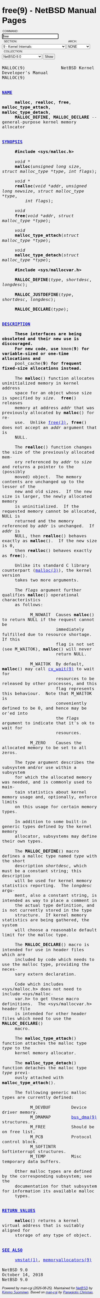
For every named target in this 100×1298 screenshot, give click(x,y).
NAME (7, 92)
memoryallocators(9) (67, 1259)
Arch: (75, 41)
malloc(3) (46, 570)
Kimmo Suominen (15, 1292)
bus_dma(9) (84, 1117)
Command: (12, 31)
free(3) (57, 422)
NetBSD (82, 1288)
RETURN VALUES (18, 1210)
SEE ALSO (12, 1250)
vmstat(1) (26, 1259)
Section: (11, 41)
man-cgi (51, 1292)
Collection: (13, 51)
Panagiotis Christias (78, 1292)
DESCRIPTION (16, 324)
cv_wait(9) (61, 668)
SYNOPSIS (12, 141)
